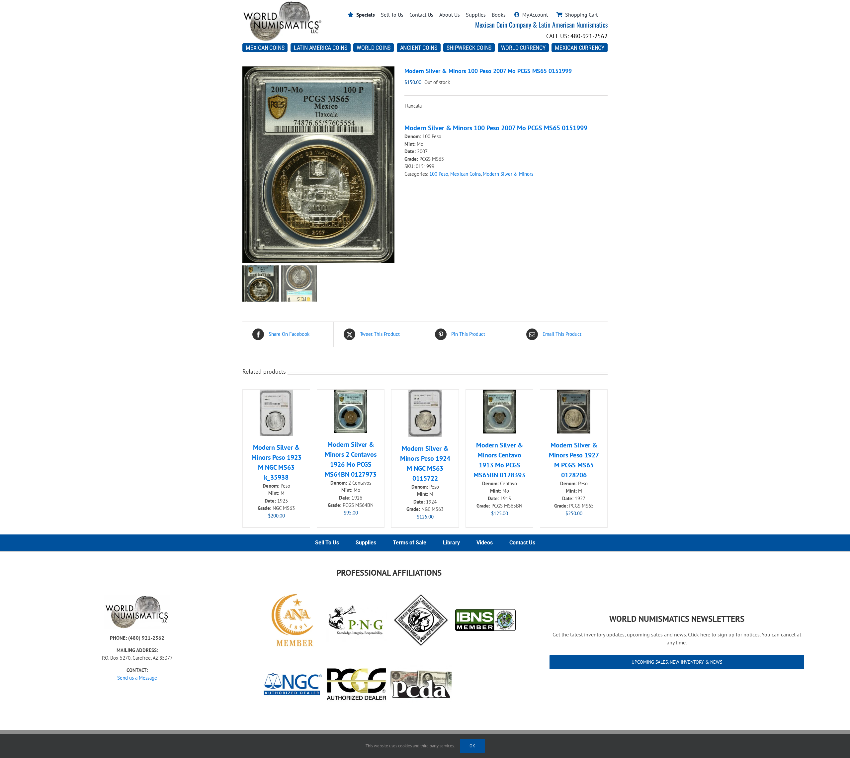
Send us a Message (137, 678)
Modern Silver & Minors (508, 174)
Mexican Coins (465, 174)
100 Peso (438, 174)
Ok (472, 746)
